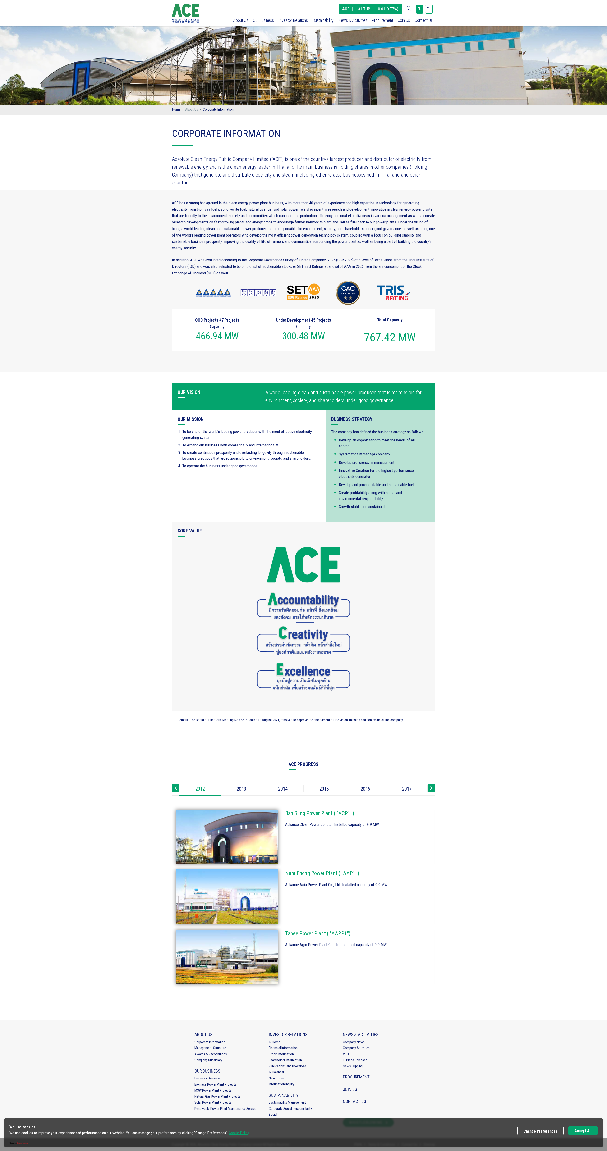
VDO (346, 1054)
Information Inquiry (281, 1084)
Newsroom (276, 1078)
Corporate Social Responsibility (290, 1108)
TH (429, 8)
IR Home (274, 1042)
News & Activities (352, 20)
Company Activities (356, 1048)
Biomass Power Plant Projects (215, 1084)
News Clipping (353, 1066)
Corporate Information (209, 1042)
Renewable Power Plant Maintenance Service (225, 1108)
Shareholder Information (285, 1060)
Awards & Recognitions (210, 1054)
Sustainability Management (287, 1102)
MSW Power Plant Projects (212, 1090)
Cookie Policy (239, 1133)
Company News (354, 1042)
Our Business (263, 20)
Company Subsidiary (208, 1060)
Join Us (404, 20)
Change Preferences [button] (540, 1131)
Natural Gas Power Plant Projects (217, 1096)
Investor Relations (293, 20)
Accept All (583, 1130)
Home (176, 109)
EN (419, 8)
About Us (240, 20)
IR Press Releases (355, 1060)
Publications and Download (287, 1066)
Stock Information (281, 1054)
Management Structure (210, 1048)
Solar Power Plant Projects (212, 1102)
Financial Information (283, 1048)
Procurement (382, 20)
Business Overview (207, 1078)
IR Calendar (276, 1072)
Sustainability (323, 20)
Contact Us (424, 20)
